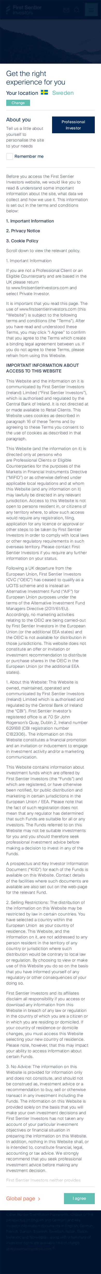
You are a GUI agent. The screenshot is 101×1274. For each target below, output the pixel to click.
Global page (21, 1198)
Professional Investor (73, 125)
